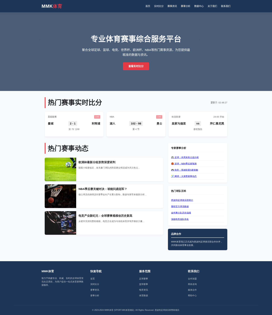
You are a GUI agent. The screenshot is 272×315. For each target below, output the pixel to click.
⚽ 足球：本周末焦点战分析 (185, 157)
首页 (147, 6)
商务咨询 (192, 284)
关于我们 (212, 6)
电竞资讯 (143, 290)
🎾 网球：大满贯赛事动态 (184, 176)
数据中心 (199, 6)
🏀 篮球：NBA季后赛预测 (184, 163)
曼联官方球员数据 (180, 206)
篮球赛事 (143, 284)
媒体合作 (192, 290)
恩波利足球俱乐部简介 (182, 200)
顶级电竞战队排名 (180, 219)
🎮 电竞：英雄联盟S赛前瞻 (184, 170)
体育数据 (143, 295)
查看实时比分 (136, 66)
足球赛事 (143, 278)
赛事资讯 (172, 6)
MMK (52, 6)
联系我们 (225, 6)
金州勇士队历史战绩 (181, 212)
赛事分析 (185, 6)
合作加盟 (192, 278)
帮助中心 (192, 295)
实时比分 (159, 6)
